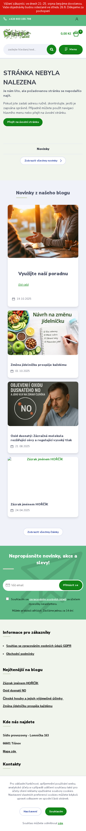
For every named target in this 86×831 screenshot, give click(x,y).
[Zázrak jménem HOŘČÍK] (43, 475)
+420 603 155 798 (20, 19)
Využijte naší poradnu (43, 274)
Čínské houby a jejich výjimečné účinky (33, 698)
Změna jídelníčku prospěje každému (39, 365)
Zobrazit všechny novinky (40, 160)
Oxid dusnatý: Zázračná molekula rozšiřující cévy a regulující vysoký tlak (41, 438)
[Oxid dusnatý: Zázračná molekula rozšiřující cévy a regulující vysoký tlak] (43, 404)
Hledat (51, 49)
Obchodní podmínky (20, 654)
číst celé (23, 285)
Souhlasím (56, 811)
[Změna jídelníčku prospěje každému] (43, 333)
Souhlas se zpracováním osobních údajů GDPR (38, 646)
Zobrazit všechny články (43, 532)
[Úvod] (17, 33)
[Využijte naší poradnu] (43, 231)
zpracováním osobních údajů (47, 599)
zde (60, 823)
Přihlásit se (70, 585)
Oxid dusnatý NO (14, 690)
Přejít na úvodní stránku (23, 122)
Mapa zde (10, 751)
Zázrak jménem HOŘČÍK (29, 504)
